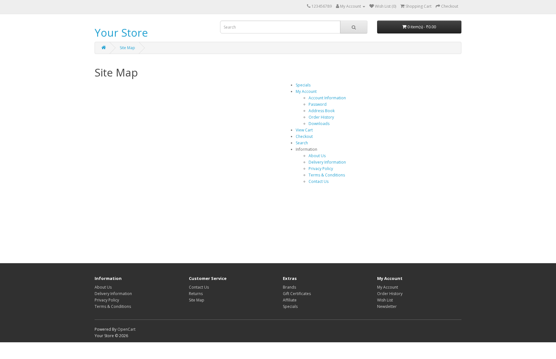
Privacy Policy (321, 168)
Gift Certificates (297, 293)
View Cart (304, 130)
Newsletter (387, 306)
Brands (289, 287)
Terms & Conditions (327, 175)
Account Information (327, 98)
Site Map (127, 47)
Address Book (322, 110)
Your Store (121, 32)
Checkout (304, 136)
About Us (317, 155)
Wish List (385, 300)
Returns (196, 293)
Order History (321, 117)
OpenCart (126, 329)
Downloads (319, 123)
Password (318, 104)
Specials (303, 85)
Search (302, 143)
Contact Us (319, 181)
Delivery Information (327, 162)
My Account (306, 91)
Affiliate (290, 300)
